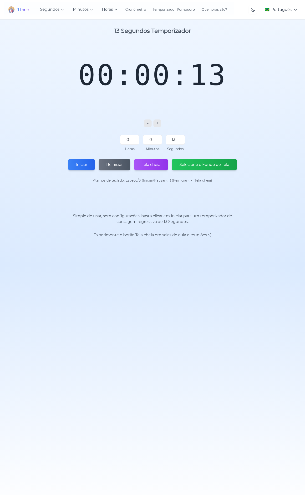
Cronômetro (135, 9)
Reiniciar (114, 164)
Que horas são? (214, 9)
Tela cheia (151, 164)
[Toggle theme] (253, 9)
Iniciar (81, 164)
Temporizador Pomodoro (174, 9)
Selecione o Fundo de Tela (204, 164)
